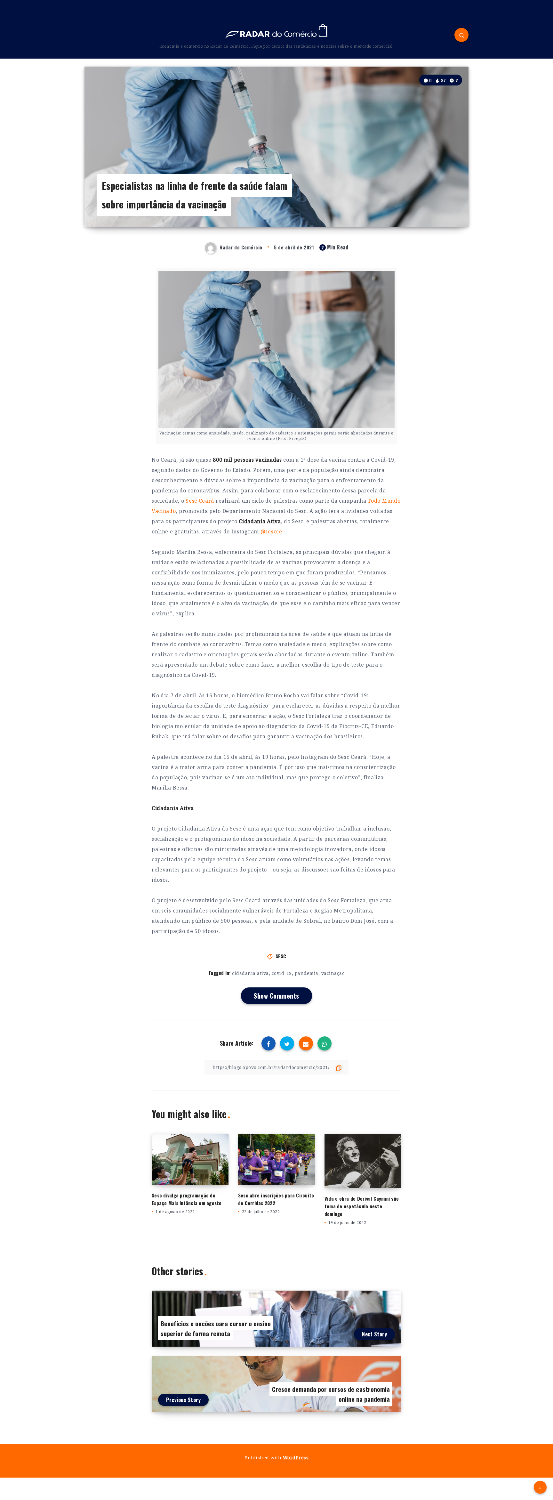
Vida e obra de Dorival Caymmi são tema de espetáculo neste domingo (362, 1206)
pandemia (306, 973)
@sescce (271, 531)
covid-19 (282, 973)
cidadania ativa (250, 973)
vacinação (333, 973)
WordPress (296, 1458)
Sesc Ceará (200, 500)
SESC (281, 956)
